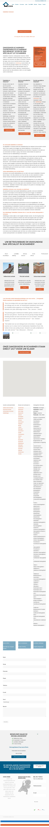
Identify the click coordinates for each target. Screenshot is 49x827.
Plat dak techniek (7, 409)
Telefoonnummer (37, 785)
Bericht (4, 706)
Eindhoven (20, 418)
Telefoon (5, 685)
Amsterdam (21, 407)
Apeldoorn (20, 446)
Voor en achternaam (38, 778)
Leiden (19, 427)
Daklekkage (6, 413)
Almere (20, 436)
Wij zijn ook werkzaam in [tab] (24, 405)
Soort (4, 699)
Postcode (5, 671)
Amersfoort (20, 430)
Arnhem (20, 420)
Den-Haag (20, 411)
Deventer (20, 448)
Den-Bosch (20, 422)
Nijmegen (20, 429)
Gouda (19, 453)
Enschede (20, 439)
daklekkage (18, 63)
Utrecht (20, 414)
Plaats (4, 678)
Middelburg (20, 443)
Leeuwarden (21, 434)
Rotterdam (20, 409)
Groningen (20, 416)
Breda (19, 425)
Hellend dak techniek (8, 407)
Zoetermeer (21, 452)
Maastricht (20, 413)
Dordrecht (20, 441)
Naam (4, 657)
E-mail (4, 692)
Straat (4, 664)
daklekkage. (36, 98)
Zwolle (19, 432)
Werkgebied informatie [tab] (38, 405)
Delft (19, 438)
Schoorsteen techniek (8, 411)
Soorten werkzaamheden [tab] (9, 405)
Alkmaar (20, 450)
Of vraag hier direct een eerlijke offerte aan (24, 36)
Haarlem (20, 423)
